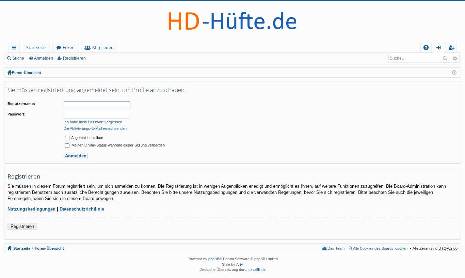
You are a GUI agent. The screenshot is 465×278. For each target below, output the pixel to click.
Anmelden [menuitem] (440, 48)
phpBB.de (258, 269)
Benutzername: (21, 104)
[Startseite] (232, 21)
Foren (69, 47)
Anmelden (43, 58)
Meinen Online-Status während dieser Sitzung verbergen (117, 145)
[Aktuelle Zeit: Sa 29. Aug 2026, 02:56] (454, 73)
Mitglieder (102, 47)
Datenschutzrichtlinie (82, 209)
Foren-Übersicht (26, 73)
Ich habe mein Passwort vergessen (93, 122)
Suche (18, 58)
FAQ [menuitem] (428, 48)
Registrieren (74, 58)
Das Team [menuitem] (335, 248)
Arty (239, 264)
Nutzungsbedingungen (31, 209)
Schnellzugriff (15, 48)
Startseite (36, 47)
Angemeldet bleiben (86, 138)
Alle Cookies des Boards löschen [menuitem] (380, 248)
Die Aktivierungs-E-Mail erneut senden (95, 128)
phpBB (213, 259)
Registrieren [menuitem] (452, 48)
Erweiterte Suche (454, 58)
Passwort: (16, 114)
